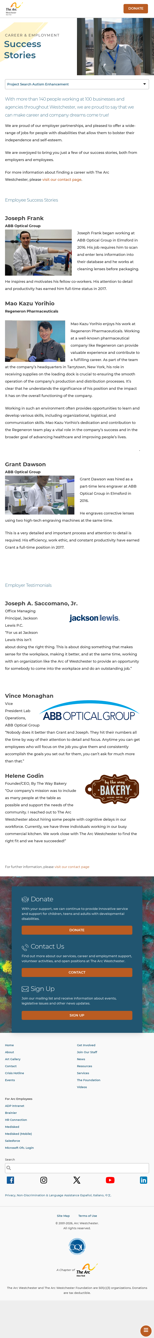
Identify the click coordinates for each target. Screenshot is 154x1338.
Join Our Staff (87, 1052)
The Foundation (88, 1080)
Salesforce (12, 1141)
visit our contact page (61, 179)
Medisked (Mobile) (18, 1134)
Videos (82, 1087)
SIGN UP (77, 1015)
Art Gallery (12, 1059)
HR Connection (16, 1120)
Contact (11, 1066)
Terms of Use (87, 1216)
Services (83, 1073)
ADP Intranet (14, 1106)
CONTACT (77, 972)
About (9, 1052)
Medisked (12, 1127)
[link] (10, 1183)
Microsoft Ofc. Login (19, 1148)
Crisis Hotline (14, 1073)
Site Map (63, 1216)
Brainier (11, 1113)
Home (9, 1045)
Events (10, 1080)
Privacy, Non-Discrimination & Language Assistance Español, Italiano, (58, 1195)
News (81, 1059)
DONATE (135, 8)
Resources (84, 1066)
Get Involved (86, 1045)
